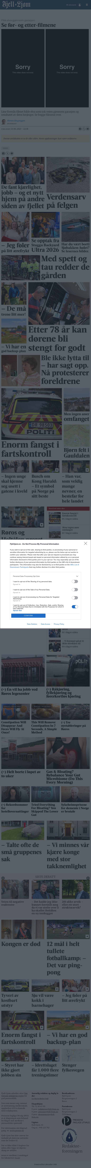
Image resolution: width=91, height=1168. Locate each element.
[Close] (86, 544)
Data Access (45, 624)
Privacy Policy (59, 624)
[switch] (75, 581)
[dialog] (45, 584)
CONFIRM (28, 615)
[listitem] (45, 576)
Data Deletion (32, 624)
